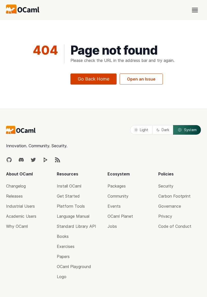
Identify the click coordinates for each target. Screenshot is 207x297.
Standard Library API (76, 226)
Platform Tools (71, 206)
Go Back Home (93, 79)
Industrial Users (20, 206)
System (190, 130)
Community (118, 196)
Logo (61, 276)
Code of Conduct (174, 226)
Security (165, 186)
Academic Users (21, 216)
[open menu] (195, 10)
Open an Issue (141, 79)
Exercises (65, 246)
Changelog (16, 186)
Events (114, 206)
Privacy (165, 216)
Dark (165, 130)
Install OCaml (69, 186)
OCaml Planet (120, 216)
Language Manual (73, 216)
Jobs (112, 226)
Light (144, 130)
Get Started (68, 196)
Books (63, 236)
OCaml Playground (74, 266)
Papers (63, 256)
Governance (169, 206)
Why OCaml (17, 226)
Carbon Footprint (174, 196)
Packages (117, 186)
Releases (14, 196)
